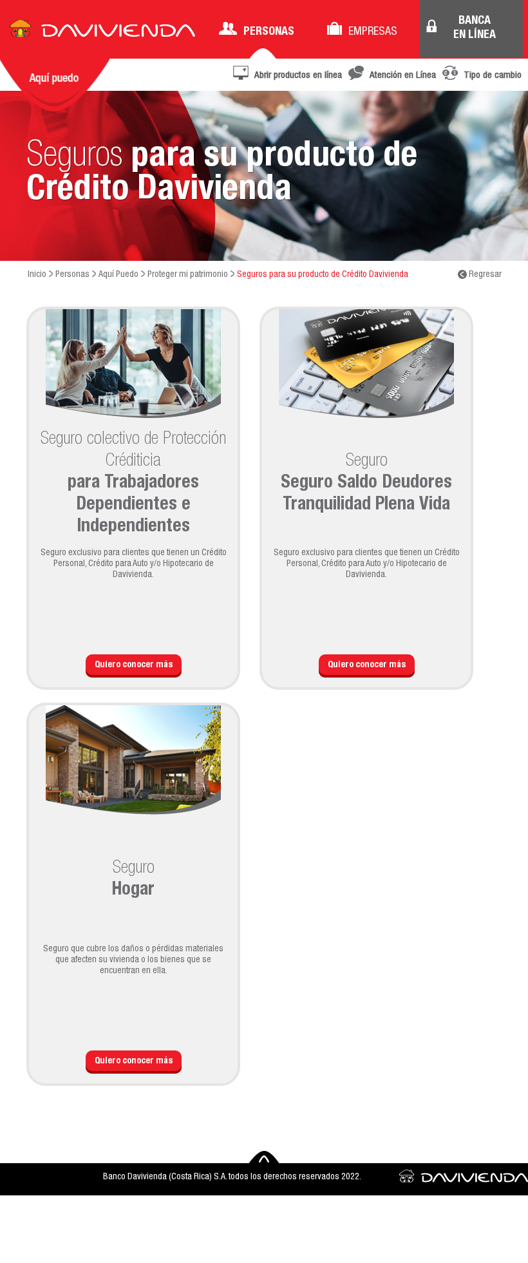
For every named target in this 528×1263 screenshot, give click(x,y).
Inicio (37, 275)
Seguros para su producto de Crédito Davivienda (322, 275)
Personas (268, 32)
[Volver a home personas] (102, 32)
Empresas (372, 32)
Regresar (484, 275)
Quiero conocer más (134, 665)
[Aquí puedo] (54, 85)
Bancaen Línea (474, 28)
